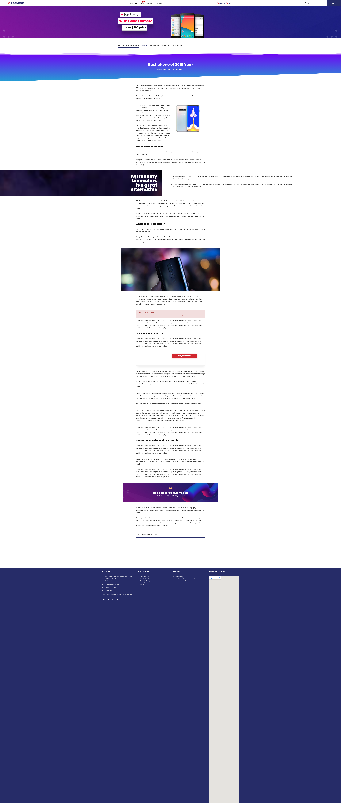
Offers (143, 3)
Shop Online (133, 3)
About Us (159, 3)
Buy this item (184, 356)
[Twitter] (108, 599)
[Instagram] (104, 599)
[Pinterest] (113, 599)
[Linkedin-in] (117, 599)
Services (149, 3)
